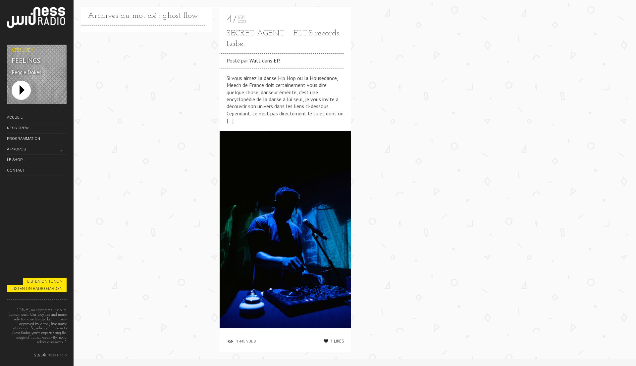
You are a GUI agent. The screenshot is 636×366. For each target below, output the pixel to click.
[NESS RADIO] (37, 18)
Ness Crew (17, 128)
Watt (255, 60)
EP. (277, 60)
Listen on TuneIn (45, 281)
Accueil (15, 117)
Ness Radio (57, 355)
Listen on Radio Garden (37, 288)
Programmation (23, 138)
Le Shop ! (16, 159)
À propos (16, 149)
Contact (16, 170)
